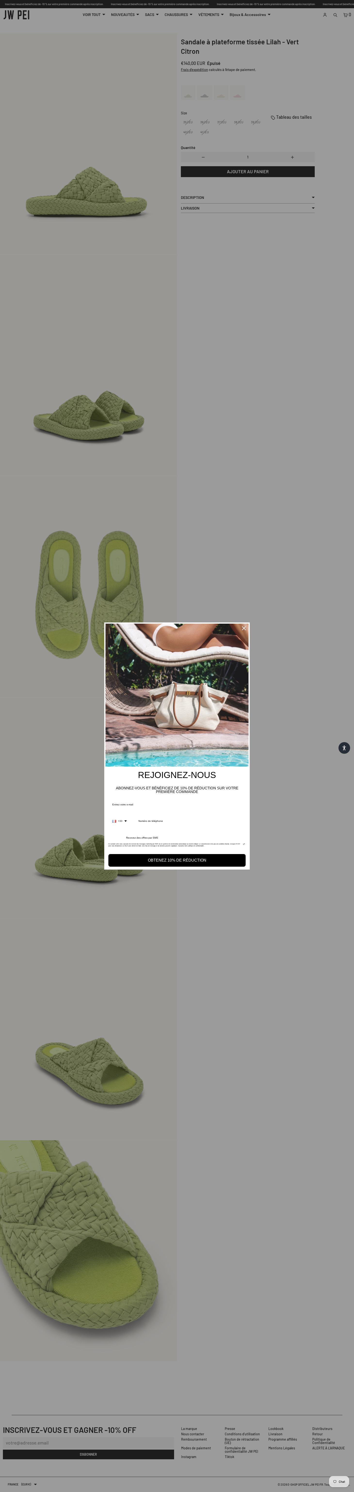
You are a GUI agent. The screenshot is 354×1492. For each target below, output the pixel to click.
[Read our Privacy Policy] (244, 845)
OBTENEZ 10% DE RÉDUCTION (177, 860)
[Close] (244, 628)
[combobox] (119, 821)
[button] (344, 748)
